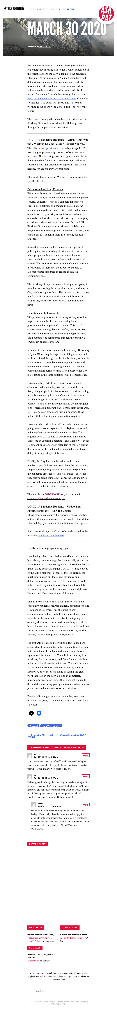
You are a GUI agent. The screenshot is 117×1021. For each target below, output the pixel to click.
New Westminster (51, 726)
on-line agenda (79, 523)
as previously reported (55, 148)
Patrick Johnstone (14, 8)
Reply (86, 755)
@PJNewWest (33, 960)
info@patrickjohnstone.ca (71, 937)
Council (34, 726)
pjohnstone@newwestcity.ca (39, 937)
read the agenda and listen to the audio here (51, 98)
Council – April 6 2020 (73, 735)
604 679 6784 (33, 940)
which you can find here (51, 535)
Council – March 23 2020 (40, 736)
